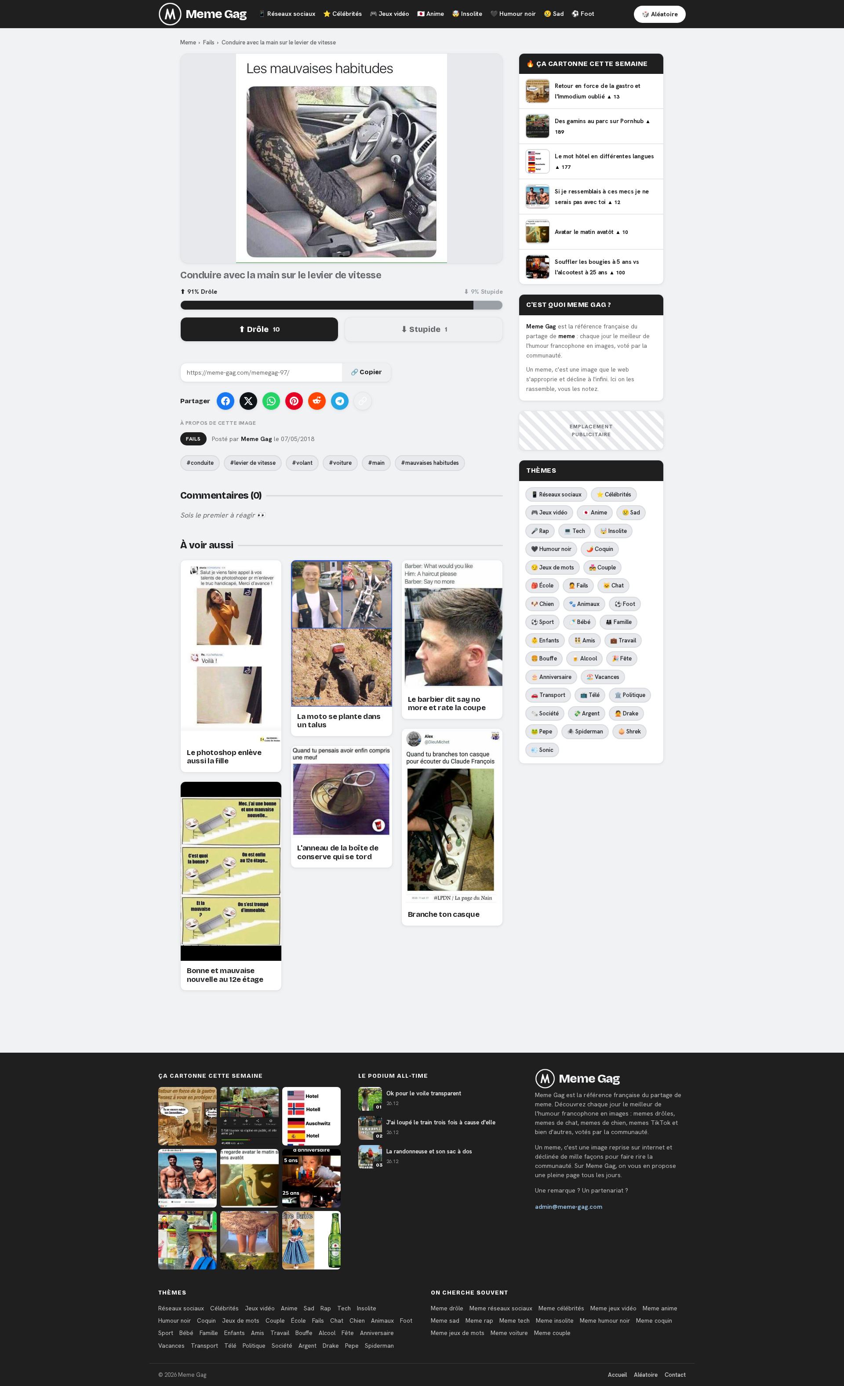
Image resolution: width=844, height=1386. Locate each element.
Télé (230, 1346)
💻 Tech (574, 531)
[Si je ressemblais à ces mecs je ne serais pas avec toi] (187, 1178)
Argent (307, 1346)
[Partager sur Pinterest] (294, 401)
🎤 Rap (540, 531)
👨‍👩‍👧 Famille (618, 622)
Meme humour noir (605, 1320)
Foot (582, 14)
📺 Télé (590, 695)
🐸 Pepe (541, 731)
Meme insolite (555, 1320)
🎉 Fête (622, 658)
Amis (257, 1333)
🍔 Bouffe (544, 658)
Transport (204, 1346)
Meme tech (514, 1320)
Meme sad (445, 1320)
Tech (344, 1308)
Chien (357, 1320)
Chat (336, 1320)
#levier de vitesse (253, 463)
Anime (430, 14)
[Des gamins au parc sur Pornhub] (249, 1116)
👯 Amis (584, 640)
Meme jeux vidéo (613, 1308)
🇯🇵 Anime (594, 512)
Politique (254, 1346)
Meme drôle (447, 1308)
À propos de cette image (218, 423)
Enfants (234, 1333)
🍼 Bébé (579, 622)
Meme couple (552, 1333)
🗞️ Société (545, 713)
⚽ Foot (625, 604)
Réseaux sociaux (286, 14)
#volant (302, 463)
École (298, 1320)
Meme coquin (654, 1320)
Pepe (352, 1346)
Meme (188, 42)
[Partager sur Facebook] (225, 401)
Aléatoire (646, 1375)
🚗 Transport (548, 695)
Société (282, 1346)
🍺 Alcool (584, 658)
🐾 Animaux (584, 604)
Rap (325, 1308)
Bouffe (304, 1333)
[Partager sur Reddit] (317, 401)
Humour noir (513, 14)
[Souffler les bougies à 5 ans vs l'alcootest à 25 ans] (311, 1178)
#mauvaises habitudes (430, 463)
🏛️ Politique (630, 695)
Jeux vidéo (389, 14)
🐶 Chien (542, 604)
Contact (675, 1375)
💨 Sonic (542, 750)
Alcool (327, 1333)
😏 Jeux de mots (552, 567)
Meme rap (479, 1320)
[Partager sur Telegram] (340, 401)
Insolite (467, 14)
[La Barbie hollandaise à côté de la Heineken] (311, 1240)
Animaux (382, 1320)
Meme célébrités (561, 1308)
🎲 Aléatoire (660, 14)
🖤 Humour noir (551, 549)
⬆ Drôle (259, 329)
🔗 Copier (366, 372)
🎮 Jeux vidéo (549, 512)
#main (376, 463)
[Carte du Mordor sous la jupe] (249, 1240)
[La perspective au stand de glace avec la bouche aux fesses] (187, 1240)
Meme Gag (216, 14)
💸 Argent (587, 713)
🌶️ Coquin (599, 549)
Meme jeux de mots (457, 1333)
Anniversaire (377, 1333)
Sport (165, 1333)
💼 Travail (623, 640)
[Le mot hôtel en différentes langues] (311, 1116)
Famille (209, 1333)
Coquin (206, 1320)
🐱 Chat (613, 585)
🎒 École (542, 585)
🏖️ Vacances (602, 677)
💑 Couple (602, 567)
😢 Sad (631, 512)
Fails (209, 42)
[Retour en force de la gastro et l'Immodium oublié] (187, 1116)
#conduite (200, 463)
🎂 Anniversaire (551, 677)
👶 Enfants (545, 640)
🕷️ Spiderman (585, 731)
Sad (554, 14)
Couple (275, 1320)
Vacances (171, 1346)
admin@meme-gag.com (568, 1207)
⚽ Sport (542, 622)
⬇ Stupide (424, 329)
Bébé (186, 1333)
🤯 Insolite (613, 531)
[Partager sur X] (248, 401)
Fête (348, 1333)
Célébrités (342, 14)
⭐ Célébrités (614, 494)
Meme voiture (509, 1333)
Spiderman (379, 1346)
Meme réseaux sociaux (500, 1308)
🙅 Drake (626, 713)
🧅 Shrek (629, 731)
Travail (279, 1333)
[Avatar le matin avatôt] (249, 1178)
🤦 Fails (578, 585)
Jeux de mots (240, 1320)
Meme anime (660, 1308)
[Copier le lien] (362, 401)
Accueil (617, 1375)
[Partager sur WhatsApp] (271, 401)
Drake (331, 1346)
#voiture (340, 463)
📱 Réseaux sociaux (556, 494)
